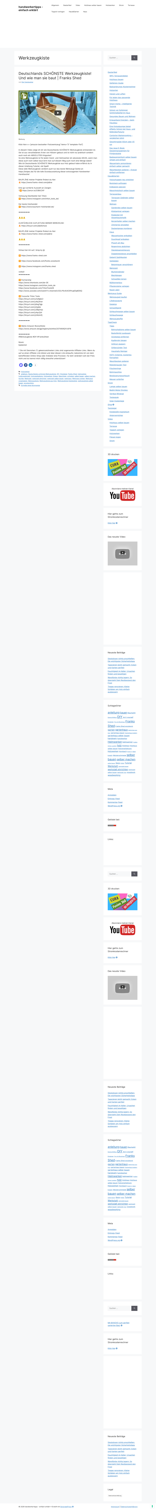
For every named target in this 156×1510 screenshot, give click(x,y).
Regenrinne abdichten (120, 246)
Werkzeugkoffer (116, 319)
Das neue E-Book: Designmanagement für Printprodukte (119, 151)
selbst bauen (111, 763)
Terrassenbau (115, 194)
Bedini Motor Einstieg (119, 390)
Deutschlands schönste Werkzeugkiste (42, 374)
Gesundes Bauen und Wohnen (122, 116)
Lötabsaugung (116, 301)
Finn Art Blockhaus (119, 722)
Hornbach (123, 751)
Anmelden (112, 795)
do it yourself (128, 717)
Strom (121, 5)
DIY (58, 374)
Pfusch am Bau (117, 243)
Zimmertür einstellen (120, 225)
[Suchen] (134, 57)
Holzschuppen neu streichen (122, 180)
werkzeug (67, 378)
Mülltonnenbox (116, 283)
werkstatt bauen (123, 766)
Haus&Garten (74, 12)
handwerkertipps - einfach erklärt (31, 8)
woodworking (29, 383)
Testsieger (112, 408)
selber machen (90, 376)
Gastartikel (67, 5)
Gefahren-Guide (116, 83)
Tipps (112, 326)
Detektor (113, 304)
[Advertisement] (78, 33)
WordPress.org (114, 806)
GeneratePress (66, 1507)
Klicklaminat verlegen (120, 211)
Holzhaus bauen (116, 79)
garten (111, 729)
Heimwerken (115, 741)
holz (119, 745)
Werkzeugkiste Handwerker (67, 381)
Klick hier (111, 523)
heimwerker (82, 374)
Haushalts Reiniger (119, 351)
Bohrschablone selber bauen (123, 330)
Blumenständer (117, 272)
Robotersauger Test (118, 365)
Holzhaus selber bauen (93, 5)
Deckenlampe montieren (121, 228)
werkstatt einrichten (39, 378)
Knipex (55, 376)
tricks (122, 763)
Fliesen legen (115, 437)
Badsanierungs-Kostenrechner (122, 87)
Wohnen (113, 204)
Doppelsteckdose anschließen (124, 254)
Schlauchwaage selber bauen (122, 311)
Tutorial (128, 763)
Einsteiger (63, 374)
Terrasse (131, 5)
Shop (110, 405)
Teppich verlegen (58, 12)
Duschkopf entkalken (120, 239)
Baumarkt (132, 713)
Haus (85, 12)
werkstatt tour (121, 772)
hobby (135, 742)
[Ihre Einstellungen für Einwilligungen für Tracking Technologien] (152, 1506)
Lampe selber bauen (118, 386)
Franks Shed (72, 374)
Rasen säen (114, 290)
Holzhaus (125, 746)
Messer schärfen (117, 379)
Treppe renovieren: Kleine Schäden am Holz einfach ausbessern (119, 689)
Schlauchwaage (116, 315)
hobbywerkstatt (24, 376)
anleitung (24, 374)
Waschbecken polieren (119, 361)
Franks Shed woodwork (124, 726)
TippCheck (112, 322)
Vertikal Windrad (117, 394)
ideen (134, 751)
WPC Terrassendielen (119, 76)
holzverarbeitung (37, 376)
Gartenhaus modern (131, 733)
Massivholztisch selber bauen (122, 190)
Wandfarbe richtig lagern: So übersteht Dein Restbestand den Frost (122, 680)
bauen (123, 712)
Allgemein (55, 5)
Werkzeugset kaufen (118, 297)
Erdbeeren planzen (118, 187)
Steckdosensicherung (120, 250)
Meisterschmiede (119, 755)
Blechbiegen (116, 275)
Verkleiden (114, 261)
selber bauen (79, 376)
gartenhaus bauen (117, 733)
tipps (118, 763)
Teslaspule (114, 397)
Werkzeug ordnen (78, 378)
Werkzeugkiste (33, 381)
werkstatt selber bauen (55, 378)
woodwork (131, 772)
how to (129, 751)
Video (78, 5)
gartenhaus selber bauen (119, 735)
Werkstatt (28, 378)
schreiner (70, 376)
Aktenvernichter (116, 415)
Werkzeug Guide (115, 293)
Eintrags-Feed (114, 799)
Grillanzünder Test (119, 348)
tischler (21, 378)
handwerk (112, 738)
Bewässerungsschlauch (120, 376)
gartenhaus (121, 729)
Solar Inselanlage (117, 401)
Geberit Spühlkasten (118, 257)
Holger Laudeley (112, 746)
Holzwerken (110, 5)
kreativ (110, 755)
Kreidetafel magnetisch (119, 412)
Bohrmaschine (116, 372)
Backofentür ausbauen (121, 333)
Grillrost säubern (118, 344)
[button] (21, 365)
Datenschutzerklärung (115, 1495)
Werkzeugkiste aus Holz (48, 381)
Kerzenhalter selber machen (123, 221)
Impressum (115, 1507)
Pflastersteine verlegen (119, 286)
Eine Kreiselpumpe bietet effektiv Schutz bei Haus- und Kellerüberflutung (122, 129)
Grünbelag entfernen (120, 337)
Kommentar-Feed (115, 802)
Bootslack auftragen (118, 183)
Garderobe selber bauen (121, 208)
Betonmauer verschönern (122, 264)
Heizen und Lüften (117, 94)
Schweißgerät (115, 308)
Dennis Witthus (112, 717)
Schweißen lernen (118, 279)
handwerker (122, 738)
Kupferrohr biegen (119, 340)
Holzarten (114, 90)
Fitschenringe (115, 368)
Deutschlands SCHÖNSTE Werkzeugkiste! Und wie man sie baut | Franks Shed (55, 75)
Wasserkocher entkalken (121, 236)
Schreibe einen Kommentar (30, 385)
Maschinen (62, 376)
